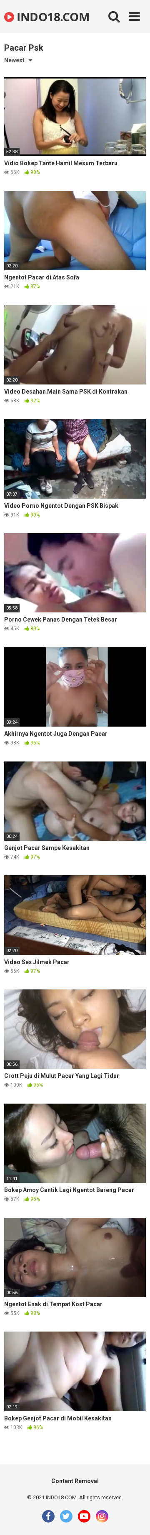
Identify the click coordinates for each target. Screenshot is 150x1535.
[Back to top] (134, 1518)
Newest (14, 60)
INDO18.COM (51, 16)
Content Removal (75, 1481)
